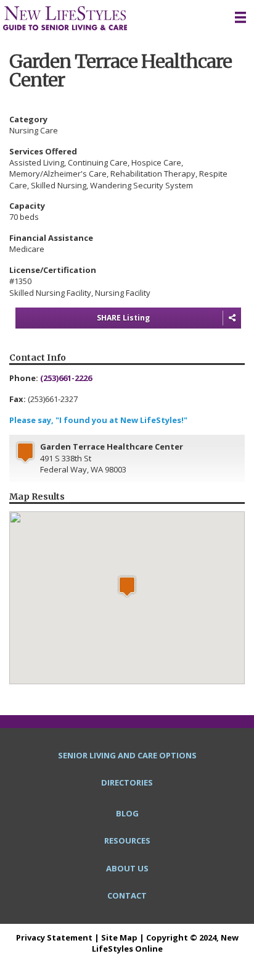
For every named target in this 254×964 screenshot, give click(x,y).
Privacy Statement (54, 937)
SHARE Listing (123, 317)
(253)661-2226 (66, 378)
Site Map (119, 937)
